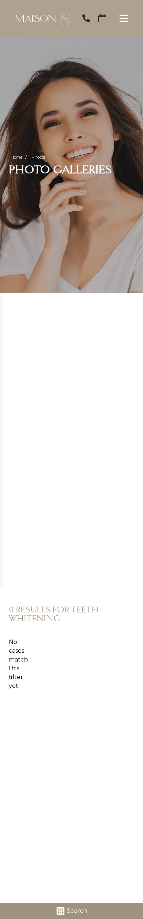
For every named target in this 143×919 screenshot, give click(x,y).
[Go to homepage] (39, 18)
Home (16, 157)
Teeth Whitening (54, 614)
